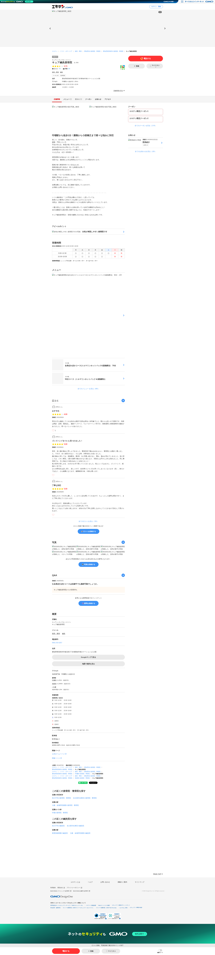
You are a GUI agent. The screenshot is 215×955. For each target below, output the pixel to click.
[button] (160, 951)
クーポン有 (55, 75)
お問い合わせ (105, 882)
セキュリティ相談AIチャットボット (121, 905)
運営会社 (60, 887)
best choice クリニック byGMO (59, 891)
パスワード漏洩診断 (91, 905)
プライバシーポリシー (73, 887)
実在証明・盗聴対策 (55, 907)
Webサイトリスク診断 (104, 905)
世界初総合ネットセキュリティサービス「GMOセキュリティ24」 (67, 905)
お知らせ (145, 145)
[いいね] (53, 430)
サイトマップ (139, 882)
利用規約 (53, 887)
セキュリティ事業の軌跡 (136, 907)
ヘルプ (90, 882)
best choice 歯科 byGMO (80, 891)
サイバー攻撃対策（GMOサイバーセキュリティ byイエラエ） (78, 907)
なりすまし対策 (123, 907)
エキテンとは (75, 882)
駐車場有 (63, 75)
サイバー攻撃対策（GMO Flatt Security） (106, 907)
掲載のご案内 (122, 882)
